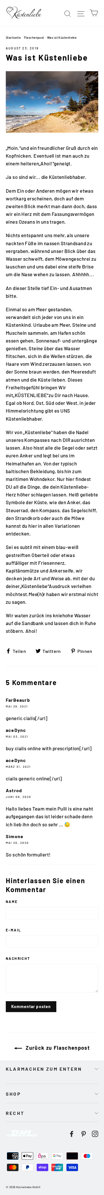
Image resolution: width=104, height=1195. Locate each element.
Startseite (13, 37)
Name (12, 902)
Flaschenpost (34, 37)
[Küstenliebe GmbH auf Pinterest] (83, 1133)
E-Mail (13, 930)
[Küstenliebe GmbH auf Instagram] (95, 1133)
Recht (15, 1113)
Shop (13, 1094)
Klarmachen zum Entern (44, 1069)
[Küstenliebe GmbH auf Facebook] (71, 1133)
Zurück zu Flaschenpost (57, 1048)
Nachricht (18, 958)
